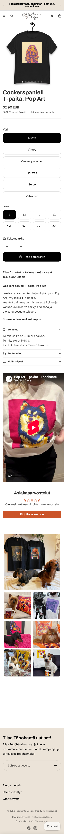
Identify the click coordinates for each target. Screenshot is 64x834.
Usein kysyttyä (12, 792)
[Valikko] (4, 16)
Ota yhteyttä (11, 799)
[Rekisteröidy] (56, 765)
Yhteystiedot (41, 821)
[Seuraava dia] (60, 5)
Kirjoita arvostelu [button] (32, 514)
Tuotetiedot (15, 353)
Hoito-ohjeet (15, 361)
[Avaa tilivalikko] (52, 16)
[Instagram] (35, 828)
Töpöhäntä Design (24, 810)
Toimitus (13, 329)
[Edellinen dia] (4, 5)
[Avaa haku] (12, 16)
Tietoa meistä (12, 785)
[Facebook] (29, 828)
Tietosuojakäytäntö (42, 817)
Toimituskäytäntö (24, 821)
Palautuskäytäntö (21, 817)
